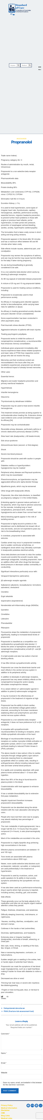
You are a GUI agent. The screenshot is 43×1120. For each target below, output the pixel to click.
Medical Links (6, 1118)
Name (4, 1053)
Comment (5, 1034)
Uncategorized (21, 138)
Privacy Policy (6, 1105)
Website (4, 1072)
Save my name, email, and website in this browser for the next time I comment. (22, 1083)
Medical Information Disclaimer (9, 1109)
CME (3, 1113)
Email (3, 1063)
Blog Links (5, 1115)
